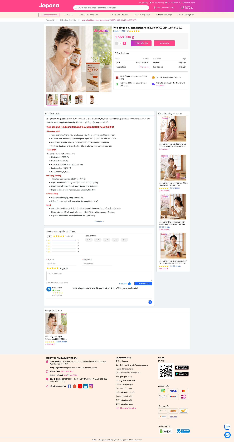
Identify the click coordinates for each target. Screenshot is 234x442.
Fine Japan (144, 67)
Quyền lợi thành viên (124, 396)
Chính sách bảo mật (124, 400)
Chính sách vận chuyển (125, 392)
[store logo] (49, 6)
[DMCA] (183, 433)
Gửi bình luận (143, 283)
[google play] (182, 376)
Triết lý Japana (122, 361)
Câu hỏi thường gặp (124, 388)
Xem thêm (99, 222)
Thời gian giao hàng (124, 377)
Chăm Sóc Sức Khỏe (68, 20)
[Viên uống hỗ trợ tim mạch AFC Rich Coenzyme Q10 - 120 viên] (173, 167)
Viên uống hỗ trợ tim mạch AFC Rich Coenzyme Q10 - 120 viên (173, 184)
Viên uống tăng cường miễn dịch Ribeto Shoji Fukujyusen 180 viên (172, 223)
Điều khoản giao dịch (124, 384)
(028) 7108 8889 (70, 375)
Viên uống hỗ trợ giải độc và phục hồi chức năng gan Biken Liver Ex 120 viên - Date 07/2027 (172, 145)
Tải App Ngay (143, 3)
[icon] (69, 388)
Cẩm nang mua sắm (188, 3)
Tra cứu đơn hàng (158, 3)
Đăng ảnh (125, 283)
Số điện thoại (87, 260)
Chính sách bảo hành (124, 404)
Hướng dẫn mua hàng (124, 369)
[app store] (182, 370)
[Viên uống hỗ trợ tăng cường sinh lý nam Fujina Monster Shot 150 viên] (173, 245)
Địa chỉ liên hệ (173, 3)
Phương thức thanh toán (125, 380)
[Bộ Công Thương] (166, 433)
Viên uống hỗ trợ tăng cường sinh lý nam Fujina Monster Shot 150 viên (173, 262)
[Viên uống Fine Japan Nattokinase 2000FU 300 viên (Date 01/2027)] (79, 59)
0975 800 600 (67, 371)
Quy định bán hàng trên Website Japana (132, 365)
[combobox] (111, 7)
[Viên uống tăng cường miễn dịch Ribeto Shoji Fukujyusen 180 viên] (173, 206)
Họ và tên (51, 260)
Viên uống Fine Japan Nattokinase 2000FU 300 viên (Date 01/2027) (55, 337)
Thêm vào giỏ (141, 43)
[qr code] (166, 371)
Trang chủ (50, 20)
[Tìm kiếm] (75, 7)
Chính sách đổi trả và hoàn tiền (128, 373)
